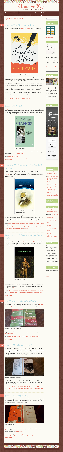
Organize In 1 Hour (13, 12)
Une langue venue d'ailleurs (36, 386)
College (40, 15)
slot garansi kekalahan (51, 219)
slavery (6, 225)
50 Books (9, 96)
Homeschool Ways (31, 6)
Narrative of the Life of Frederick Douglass (27, 223)
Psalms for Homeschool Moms (12, 15)
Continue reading (21, 153)
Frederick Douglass (15, 223)
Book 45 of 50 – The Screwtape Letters (19, 25)
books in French (22, 386)
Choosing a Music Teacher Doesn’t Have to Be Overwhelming (52, 211)
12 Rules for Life (21, 399)
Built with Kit (52, 156)
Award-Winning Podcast (33, 12)
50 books (9, 98)
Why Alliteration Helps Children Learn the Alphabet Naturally (52, 191)
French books (27, 386)
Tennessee (41, 290)
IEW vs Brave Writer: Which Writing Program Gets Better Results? (52, 173)
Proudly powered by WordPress (25, 449)
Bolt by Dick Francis (9, 109)
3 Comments (7, 390)
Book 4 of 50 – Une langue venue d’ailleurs (21, 345)
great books (20, 434)
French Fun (34, 15)
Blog (6, 12)
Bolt (12, 156)
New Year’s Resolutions (23, 429)
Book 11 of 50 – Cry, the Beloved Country (20, 301)
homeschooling (19, 96)
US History (10, 225)
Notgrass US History (40, 223)
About (45, 15)
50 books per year (21, 158)
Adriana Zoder (49, 209)
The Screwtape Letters (25, 28)
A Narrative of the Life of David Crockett (31, 241)
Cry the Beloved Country (20, 336)
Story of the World (25, 15)
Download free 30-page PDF (51, 66)
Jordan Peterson (25, 434)
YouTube (43, 12)
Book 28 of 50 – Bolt (13, 105)
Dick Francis (16, 156)
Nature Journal (22, 12)
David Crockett (30, 290)
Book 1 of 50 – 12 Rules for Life (17, 395)
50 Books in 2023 (14, 98)
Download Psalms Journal (50, 101)
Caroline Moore (40, 449)
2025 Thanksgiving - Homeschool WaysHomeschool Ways (51, 225)
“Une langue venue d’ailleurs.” (18, 355)
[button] (52, 131)
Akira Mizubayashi (15, 386)
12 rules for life (10, 434)
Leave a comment (8, 100)
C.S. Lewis (14, 96)
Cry (29, 338)
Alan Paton (14, 336)
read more (33, 435)
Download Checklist (49, 37)
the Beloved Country (35, 336)
